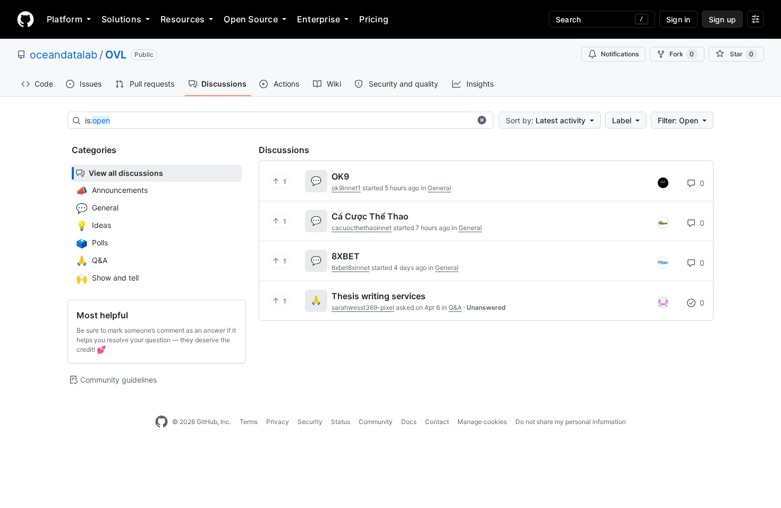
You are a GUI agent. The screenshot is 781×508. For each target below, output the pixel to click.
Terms (249, 422)
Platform (64, 19)
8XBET (346, 256)
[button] (482, 120)
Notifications (620, 54)
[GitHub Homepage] (161, 422)
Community (376, 422)
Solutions (121, 19)
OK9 (340, 176)
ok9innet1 (346, 188)
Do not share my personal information (570, 422)
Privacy (277, 422)
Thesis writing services (379, 296)
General (439, 188)
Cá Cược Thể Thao (370, 216)
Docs (409, 422)
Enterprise (318, 19)
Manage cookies (482, 422)
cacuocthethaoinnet (362, 228)
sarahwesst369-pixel (363, 307)
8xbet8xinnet (351, 268)
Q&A (455, 307)
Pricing (373, 19)
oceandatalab (63, 54)
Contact (437, 422)
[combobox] (278, 120)
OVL (115, 54)
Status (340, 422)
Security (310, 422)
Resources (182, 19)
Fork (681, 54)
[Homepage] (25, 19)
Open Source (251, 19)
